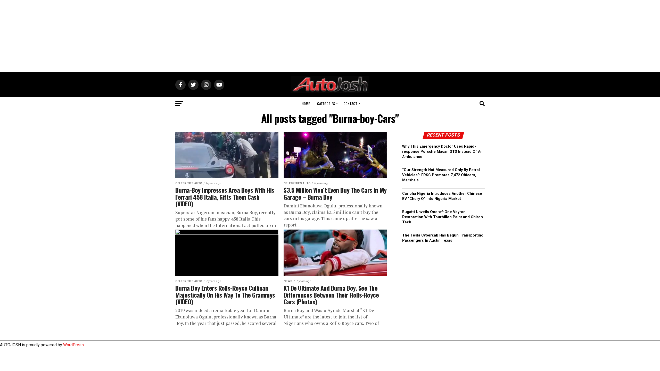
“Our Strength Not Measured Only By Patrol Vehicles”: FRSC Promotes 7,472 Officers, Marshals (441, 175)
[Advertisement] (330, 36)
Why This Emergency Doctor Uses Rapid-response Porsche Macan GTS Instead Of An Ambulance (442, 151)
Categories (326, 103)
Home (306, 103)
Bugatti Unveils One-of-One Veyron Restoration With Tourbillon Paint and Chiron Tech (442, 217)
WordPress (73, 344)
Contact (350, 103)
